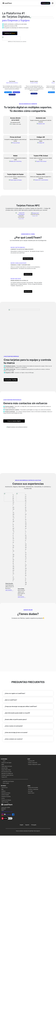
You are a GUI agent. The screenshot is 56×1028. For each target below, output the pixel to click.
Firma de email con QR (6, 771)
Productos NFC (31, 760)
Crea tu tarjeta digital (14, 421)
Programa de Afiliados (6, 800)
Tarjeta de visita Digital (6, 762)
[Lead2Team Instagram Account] (2, 815)
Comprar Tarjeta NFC (32, 762)
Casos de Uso (4, 787)
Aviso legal (30, 791)
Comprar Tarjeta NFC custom (34, 764)
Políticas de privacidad (33, 787)
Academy (3, 791)
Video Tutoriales (4, 801)
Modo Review (28, 291)
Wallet (2, 764)
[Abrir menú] (53, 3)
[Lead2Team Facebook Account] (13, 815)
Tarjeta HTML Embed (6, 769)
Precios (3, 798)
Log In (4, 760)
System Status (31, 792)
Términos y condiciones (33, 789)
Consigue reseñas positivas (7, 775)
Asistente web (28, 274)
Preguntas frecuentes (6, 796)
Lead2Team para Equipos (8, 781)
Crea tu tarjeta (6, 783)
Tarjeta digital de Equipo (6, 766)
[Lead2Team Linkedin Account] (8, 815)
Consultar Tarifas (11, 380)
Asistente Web (4, 768)
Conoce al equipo (5, 794)
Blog (2, 789)
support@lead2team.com (6, 811)
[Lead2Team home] (6, 805)
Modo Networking (28, 258)
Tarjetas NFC (4, 777)
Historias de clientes (5, 792)
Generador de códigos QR (7, 773)
